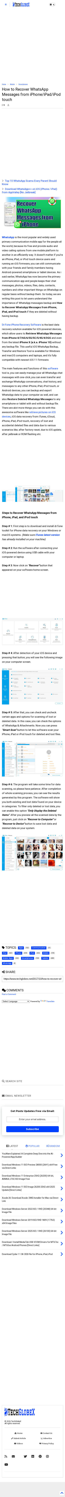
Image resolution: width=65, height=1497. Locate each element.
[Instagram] (47, 1456)
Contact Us (47, 1433)
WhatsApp (8, 237)
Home (4, 84)
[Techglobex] (6, 1456)
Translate (50, 1001)
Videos (19, 1444)
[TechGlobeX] (21, 5)
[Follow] (13, 1456)
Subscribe (32, 1129)
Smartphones (23, 84)
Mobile (12, 84)
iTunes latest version (47, 534)
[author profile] (8, 105)
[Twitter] (25, 1456)
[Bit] (6, 1464)
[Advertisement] (32, 46)
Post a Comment (9, 994)
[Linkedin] (32, 1456)
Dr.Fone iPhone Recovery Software (21, 324)
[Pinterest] (40, 1456)
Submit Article (19, 1438)
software (53, 368)
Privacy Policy (47, 1444)
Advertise (47, 1438)
